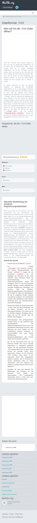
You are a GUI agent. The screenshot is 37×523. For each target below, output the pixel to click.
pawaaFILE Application (8, 483)
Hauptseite (5, 514)
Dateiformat (11, 447)
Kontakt (10, 503)
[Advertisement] (20, 48)
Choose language (7, 7)
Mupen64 (4, 479)
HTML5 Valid (18, 514)
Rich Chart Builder (7, 490)
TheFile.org (19, 517)
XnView (7, 168)
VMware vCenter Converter (9, 494)
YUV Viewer (8, 166)
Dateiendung (7, 457)
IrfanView (8, 170)
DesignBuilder (5, 487)
